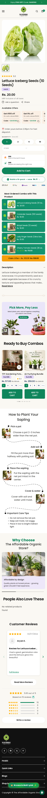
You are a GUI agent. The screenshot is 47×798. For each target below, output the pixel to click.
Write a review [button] (23, 720)
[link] (12, 360)
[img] (15, 634)
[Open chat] (41, 792)
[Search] (37, 11)
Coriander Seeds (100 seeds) (29, 214)
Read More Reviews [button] (23, 682)
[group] (23, 41)
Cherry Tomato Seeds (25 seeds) (30, 248)
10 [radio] (40, 142)
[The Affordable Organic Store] (23, 11)
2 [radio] (18, 142)
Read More (7, 286)
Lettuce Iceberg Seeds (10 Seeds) (30, 203)
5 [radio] (29, 142)
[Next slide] (43, 657)
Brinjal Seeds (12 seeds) (27, 225)
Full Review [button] (14, 672)
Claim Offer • (23, 258)
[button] (5, 2)
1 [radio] (3, 385)
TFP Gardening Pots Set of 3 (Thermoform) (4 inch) (11, 374)
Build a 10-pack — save (24, 179)
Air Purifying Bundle (33, 374)
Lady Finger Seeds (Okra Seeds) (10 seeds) (30, 236)
